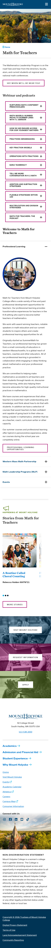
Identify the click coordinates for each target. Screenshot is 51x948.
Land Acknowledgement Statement (20, 935)
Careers (6, 796)
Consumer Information (13, 806)
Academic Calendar (12, 786)
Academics (10, 745)
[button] (3, 595)
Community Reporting (13, 940)
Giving (6, 772)
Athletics (7, 791)
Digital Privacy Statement (15, 925)
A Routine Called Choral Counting (14, 574)
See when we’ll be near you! (23, 83)
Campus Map (9, 801)
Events (6, 782)
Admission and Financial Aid (20, 752)
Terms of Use (9, 930)
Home (7, 47)
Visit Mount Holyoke (12, 777)
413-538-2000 (25, 732)
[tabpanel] (25, 354)
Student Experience (15, 758)
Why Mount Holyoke (15, 764)
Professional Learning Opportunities (20, 448)
